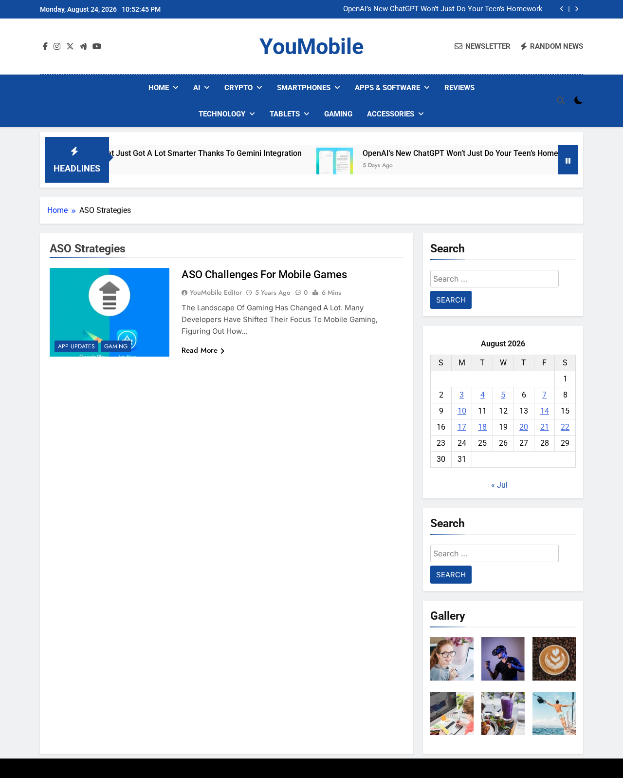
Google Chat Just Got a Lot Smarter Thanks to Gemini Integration (171, 153)
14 (544, 411)
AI (196, 87)
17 (462, 427)
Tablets (285, 114)
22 (565, 427)
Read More (200, 350)
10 (462, 411)
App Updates (76, 346)
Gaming (338, 114)
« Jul (499, 485)
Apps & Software (387, 87)
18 (482, 427)
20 (523, 427)
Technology (222, 114)
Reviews (459, 87)
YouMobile (311, 46)
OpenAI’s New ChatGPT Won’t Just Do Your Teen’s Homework (443, 9)
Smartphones (303, 87)
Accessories (390, 114)
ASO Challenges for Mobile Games (264, 274)
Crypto (238, 87)
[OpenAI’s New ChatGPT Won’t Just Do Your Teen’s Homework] (319, 166)
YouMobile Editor (216, 292)
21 (544, 427)
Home (158, 87)
